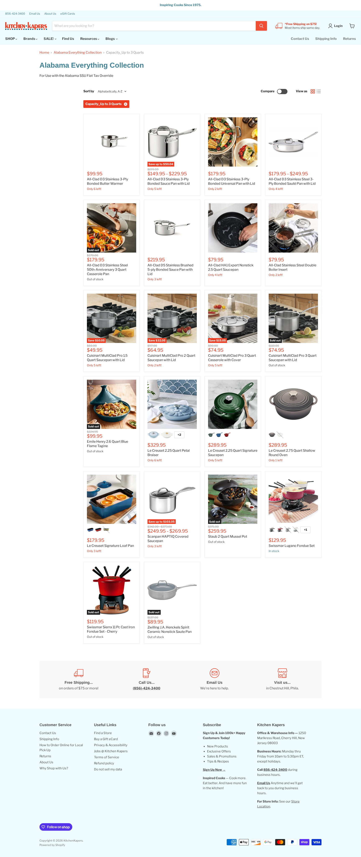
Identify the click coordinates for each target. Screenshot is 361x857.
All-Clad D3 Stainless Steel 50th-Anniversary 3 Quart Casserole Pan (107, 269)
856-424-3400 (15, 13)
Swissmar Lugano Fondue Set (292, 546)
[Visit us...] (282, 679)
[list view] (319, 91)
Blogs (110, 39)
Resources (89, 39)
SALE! (49, 39)
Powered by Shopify (52, 845)
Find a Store (103, 733)
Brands (29, 39)
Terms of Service (106, 757)
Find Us (68, 39)
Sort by (88, 91)
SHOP (10, 39)
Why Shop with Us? (53, 768)
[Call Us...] (146, 679)
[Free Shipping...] (79, 679)
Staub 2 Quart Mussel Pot (227, 536)
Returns (349, 39)
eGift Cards (67, 13)
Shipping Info (326, 39)
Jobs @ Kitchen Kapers (111, 751)
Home (44, 52)
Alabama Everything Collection (78, 52)
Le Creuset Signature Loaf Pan (110, 546)
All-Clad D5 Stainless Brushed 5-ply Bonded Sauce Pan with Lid (170, 269)
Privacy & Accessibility (110, 745)
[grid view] (313, 91)
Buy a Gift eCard (106, 739)
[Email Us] (214, 679)
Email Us (34, 13)
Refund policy (104, 763)
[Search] (261, 26)
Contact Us (300, 39)
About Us (50, 13)
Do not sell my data (108, 769)
